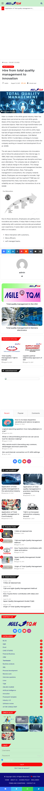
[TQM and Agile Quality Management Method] (7, 541)
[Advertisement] (22, 35)
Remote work (7, 674)
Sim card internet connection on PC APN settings (21, 452)
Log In (22, 764)
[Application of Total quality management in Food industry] (11, 504)
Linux (4, 680)
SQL (4, 667)
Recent (6, 413)
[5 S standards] (35, 719)
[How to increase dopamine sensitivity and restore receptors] (7, 423)
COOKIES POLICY (24, 780)
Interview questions (9, 677)
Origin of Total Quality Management (28, 566)
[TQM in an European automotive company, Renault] (32, 504)
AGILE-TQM (36, 776)
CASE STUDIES (8, 650)
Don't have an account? (22, 768)
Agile (4, 644)
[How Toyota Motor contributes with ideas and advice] (7, 551)
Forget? (39, 755)
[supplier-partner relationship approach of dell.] (32, 348)
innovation (6, 693)
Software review (8, 703)
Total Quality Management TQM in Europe (10, 358)
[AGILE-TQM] (13, 3)
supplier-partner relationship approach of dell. (32, 358)
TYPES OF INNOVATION (23, 531)
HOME (7, 780)
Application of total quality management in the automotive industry (11, 489)
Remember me (7, 760)
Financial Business (9, 654)
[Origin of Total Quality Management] (7, 567)
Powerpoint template (9, 697)
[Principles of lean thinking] (22, 719)
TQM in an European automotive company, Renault (31, 514)
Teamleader (7, 660)
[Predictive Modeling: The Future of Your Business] (8, 719)
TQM (4, 684)
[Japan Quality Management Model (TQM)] (7, 560)
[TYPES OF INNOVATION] (7, 534)
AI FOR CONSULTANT (10, 707)
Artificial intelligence (9, 690)
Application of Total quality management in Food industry (23, 8)
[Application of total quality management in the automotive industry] (11, 479)
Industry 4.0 (7, 700)
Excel (4, 647)
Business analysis (8, 664)
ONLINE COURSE (14, 62)
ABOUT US (14, 780)
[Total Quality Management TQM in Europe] (11, 348)
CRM (4, 657)
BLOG (5, 640)
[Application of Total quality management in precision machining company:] (32, 479)
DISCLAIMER (35, 780)
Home (5, 62)
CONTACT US (31, 783)
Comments (36, 413)
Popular (20, 413)
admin (6, 83)
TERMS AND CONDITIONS (17, 783)
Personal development (10, 670)
